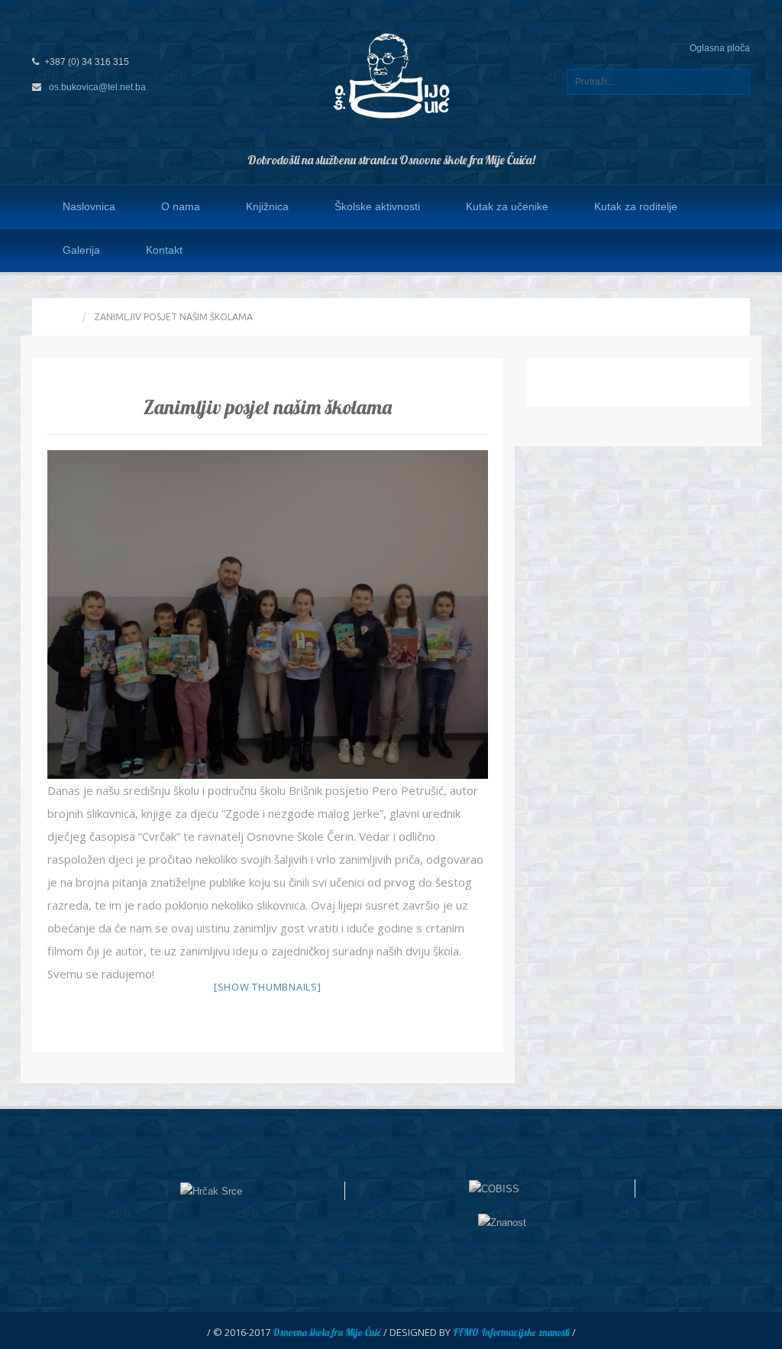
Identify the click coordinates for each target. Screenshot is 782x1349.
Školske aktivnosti (377, 206)
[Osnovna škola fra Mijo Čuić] (391, 75)
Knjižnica (267, 206)
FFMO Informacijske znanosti (511, 1332)
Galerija (81, 250)
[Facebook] (730, 250)
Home (61, 317)
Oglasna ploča (720, 48)
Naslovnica (89, 206)
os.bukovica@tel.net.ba (97, 87)
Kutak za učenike (507, 206)
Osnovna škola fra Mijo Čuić (327, 1332)
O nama (180, 206)
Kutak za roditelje (635, 206)
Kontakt (164, 250)
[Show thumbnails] (268, 987)
